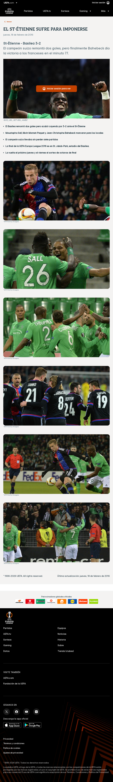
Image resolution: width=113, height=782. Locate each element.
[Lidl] (72, 601)
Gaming (7, 645)
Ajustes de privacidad (13, 753)
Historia (62, 639)
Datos (6, 651)
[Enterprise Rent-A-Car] (40, 601)
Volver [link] (9, 22)
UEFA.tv (7, 634)
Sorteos (7, 639)
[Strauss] (29, 601)
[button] (85, 11)
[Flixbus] (93, 601)
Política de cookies (11, 748)
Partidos (7, 628)
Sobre (61, 645)
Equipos (62, 628)
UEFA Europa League (9, 11)
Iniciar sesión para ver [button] (59, 88)
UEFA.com (8, 678)
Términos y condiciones (13, 743)
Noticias (62, 634)
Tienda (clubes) (66, 651)
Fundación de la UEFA (14, 683)
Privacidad (8, 739)
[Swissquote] (51, 601)
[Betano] (83, 601)
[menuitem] (30, 11)
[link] (28, 11)
